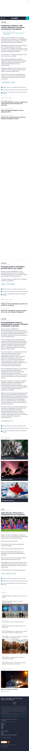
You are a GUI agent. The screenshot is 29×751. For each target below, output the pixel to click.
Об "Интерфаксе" (8, 698)
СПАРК (2, 723)
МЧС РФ (3, 284)
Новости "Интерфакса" (5, 731)
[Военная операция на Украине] (14, 687)
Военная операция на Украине (16, 126)
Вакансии (20, 698)
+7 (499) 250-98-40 (4, 716)
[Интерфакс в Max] (10, 737)
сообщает (21, 139)
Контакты (3, 698)
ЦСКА (3, 573)
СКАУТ (2, 725)
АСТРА (2, 728)
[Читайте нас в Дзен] (2, 737)
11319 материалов (5, 691)
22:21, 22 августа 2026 (5, 127)
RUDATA (2, 733)
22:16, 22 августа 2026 (5, 510)
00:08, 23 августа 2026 (5, 320)
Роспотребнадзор (6, 421)
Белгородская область (7, 209)
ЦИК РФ (13, 82)
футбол (14, 573)
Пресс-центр (15, 698)
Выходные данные (4, 745)
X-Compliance (3, 724)
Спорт (2, 509)
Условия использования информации (8, 744)
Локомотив (8, 573)
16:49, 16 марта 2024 (5, 23)
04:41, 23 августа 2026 (5, 264)
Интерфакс (14, 18)
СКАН (2, 732)
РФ (12, 421)
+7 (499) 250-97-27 (13, 716)
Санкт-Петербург (11, 284)
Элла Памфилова (6, 82)
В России (3, 22)
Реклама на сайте (4, 699)
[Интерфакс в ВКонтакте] (6, 737)
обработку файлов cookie (22, 714)
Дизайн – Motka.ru (4, 747)
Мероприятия (11, 699)
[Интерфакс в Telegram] (4, 737)
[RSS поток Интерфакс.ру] (8, 737)
